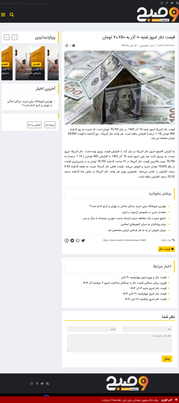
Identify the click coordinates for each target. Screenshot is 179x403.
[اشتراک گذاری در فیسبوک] (66, 240)
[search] (12, 14)
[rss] (177, 3)
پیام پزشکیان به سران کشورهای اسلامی (143, 224)
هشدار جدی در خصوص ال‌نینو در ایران (144, 212)
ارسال (167, 359)
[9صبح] (158, 14)
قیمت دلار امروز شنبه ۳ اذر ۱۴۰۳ (148, 288)
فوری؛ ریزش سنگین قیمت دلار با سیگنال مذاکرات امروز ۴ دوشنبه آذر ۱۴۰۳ (124, 283)
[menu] (3, 14)
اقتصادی (36, 64)
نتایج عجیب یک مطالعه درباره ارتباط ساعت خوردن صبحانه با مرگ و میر (124, 218)
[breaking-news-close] (176, 399)
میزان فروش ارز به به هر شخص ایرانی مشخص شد (137, 230)
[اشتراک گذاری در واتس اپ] (78, 240)
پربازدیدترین (45, 37)
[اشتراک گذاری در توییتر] (83, 240)
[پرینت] (66, 45)
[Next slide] (6, 37)
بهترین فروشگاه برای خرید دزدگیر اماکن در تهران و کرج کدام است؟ (127, 206)
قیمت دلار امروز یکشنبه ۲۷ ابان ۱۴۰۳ (145, 299)
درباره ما (50, 125)
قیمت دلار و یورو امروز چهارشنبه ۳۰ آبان (143, 277)
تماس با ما (34, 125)
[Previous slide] (14, 37)
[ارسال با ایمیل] (73, 45)
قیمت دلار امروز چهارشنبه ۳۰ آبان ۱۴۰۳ (144, 294)
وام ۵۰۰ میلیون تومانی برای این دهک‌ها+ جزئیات (130, 400)
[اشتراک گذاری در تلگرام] (72, 240)
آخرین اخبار (45, 88)
